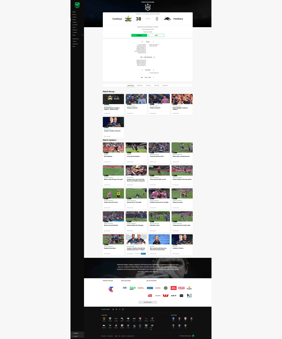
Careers (116, 336)
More (74, 35)
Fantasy (75, 29)
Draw (74, 19)
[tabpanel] (147, 172)
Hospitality (75, 44)
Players (75, 24)
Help (119, 336)
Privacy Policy (110, 336)
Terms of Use (103, 336)
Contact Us (124, 336)
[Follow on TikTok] (113, 309)
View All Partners (148, 302)
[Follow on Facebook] (116, 309)
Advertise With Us (130, 336)
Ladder (75, 22)
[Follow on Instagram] (123, 309)
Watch (74, 14)
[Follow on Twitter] (119, 309)
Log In (76, 336)
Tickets (74, 41)
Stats (74, 27)
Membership (76, 38)
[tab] (131, 85)
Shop (74, 46)
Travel (75, 17)
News (74, 11)
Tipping (75, 32)
